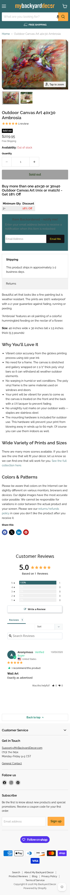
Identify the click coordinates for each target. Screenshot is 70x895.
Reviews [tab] (14, 620)
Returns (11, 283)
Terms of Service (35, 880)
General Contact (12, 763)
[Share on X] (12, 532)
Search (16, 872)
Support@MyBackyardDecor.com (22, 747)
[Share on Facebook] (4, 532)
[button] (58, 16)
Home (6, 34)
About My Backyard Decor (39, 872)
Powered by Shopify (35, 888)
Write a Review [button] (37, 609)
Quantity (7, 153)
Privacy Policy (49, 876)
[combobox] (30, 16)
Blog (34, 876)
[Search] (63, 16)
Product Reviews (18, 876)
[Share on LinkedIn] (19, 532)
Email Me (55, 239)
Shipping (12, 259)
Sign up (56, 821)
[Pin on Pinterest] (26, 532)
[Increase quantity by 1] (34, 162)
